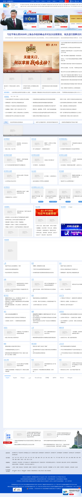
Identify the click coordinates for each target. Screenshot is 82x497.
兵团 (25, 459)
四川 (64, 457)
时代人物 (50, 227)
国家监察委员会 (34, 470)
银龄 (46, 6)
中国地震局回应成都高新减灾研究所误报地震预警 (44, 99)
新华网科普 (7, 187)
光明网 (58, 467)
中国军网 (62, 467)
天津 (16, 457)
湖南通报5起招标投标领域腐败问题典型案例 (43, 102)
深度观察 (6, 206)
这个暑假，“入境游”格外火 (50, 176)
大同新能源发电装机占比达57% (12, 349)
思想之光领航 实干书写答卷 (45, 23)
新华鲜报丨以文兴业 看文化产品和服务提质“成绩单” (17, 217)
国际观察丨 (8, 222)
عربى (29, 377)
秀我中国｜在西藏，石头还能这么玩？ (69, 301)
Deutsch (62, 377)
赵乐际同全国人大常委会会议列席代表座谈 (70, 47)
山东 (44, 457)
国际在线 (21, 467)
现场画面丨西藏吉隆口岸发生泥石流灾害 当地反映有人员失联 (46, 92)
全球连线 (48, 4)
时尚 (65, 6)
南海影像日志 (46, 230)
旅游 (54, 6)
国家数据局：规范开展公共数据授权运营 (14, 102)
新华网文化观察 (63, 155)
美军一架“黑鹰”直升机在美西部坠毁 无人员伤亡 (70, 112)
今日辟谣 (35, 301)
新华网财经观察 (8, 155)
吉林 (26, 457)
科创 (56, 4)
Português (70, 377)
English (7, 377)
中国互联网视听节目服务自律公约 (49, 488)
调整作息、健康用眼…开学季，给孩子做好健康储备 (44, 109)
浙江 (33, 457)
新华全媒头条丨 (20, 211)
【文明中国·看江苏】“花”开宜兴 (40, 304)
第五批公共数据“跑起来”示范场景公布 (69, 269)
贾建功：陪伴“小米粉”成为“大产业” (18, 109)
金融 (21, 6)
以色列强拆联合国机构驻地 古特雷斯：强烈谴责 (71, 102)
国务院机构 (24, 470)
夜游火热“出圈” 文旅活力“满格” (40, 346)
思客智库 (44, 4)
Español (15, 377)
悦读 (67, 6)
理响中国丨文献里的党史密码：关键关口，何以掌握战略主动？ (28, 71)
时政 (28, 4)
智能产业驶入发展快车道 (66, 265)
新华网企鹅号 (15, 454)
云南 (69, 457)
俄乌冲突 (44, 234)
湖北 (49, 457)
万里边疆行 (39, 230)
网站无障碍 (61, 1)
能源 (56, 6)
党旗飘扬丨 (8, 109)
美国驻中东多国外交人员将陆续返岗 (72, 87)
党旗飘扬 (38, 227)
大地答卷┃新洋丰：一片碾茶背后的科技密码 (15, 320)
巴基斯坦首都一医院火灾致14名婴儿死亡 (69, 115)
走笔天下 (55, 232)
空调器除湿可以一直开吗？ (11, 197)
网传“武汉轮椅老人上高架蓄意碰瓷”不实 (47, 301)
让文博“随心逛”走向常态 (10, 181)
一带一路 (72, 6)
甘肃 (77, 457)
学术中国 (39, 6)
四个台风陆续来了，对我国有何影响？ (41, 148)
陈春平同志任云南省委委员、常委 (13, 265)
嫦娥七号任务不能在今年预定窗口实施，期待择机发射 (64, 198)
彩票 (60, 6)
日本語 (47, 377)
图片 (75, 4)
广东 (54, 457)
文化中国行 (44, 227)
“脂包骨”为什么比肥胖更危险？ (68, 181)
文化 (62, 4)
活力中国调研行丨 (9, 112)
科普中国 (68, 462)
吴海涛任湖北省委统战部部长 (12, 269)
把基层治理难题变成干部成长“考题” (70, 122)
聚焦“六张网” (46, 225)
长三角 (30, 459)
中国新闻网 (66, 467)
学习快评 (34, 26)
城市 (52, 6)
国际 (32, 4)
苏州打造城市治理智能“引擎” (19, 219)
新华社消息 (39, 232)
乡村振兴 (43, 6)
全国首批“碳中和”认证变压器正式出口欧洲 (14, 115)
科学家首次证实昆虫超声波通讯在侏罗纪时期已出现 (44, 112)
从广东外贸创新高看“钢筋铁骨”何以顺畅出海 (15, 165)
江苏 (31, 457)
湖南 (51, 457)
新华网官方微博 (35, 452)
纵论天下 (38, 234)
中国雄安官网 (42, 462)
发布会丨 (63, 58)
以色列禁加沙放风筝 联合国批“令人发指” (21, 92)
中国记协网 (58, 462)
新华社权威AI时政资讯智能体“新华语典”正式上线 (55, 440)
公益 (69, 6)
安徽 (36, 457)
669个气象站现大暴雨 (69, 74)
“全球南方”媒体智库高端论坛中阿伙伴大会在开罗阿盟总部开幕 (64, 434)
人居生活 (28, 6)
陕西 (74, 457)
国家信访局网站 (15, 464)
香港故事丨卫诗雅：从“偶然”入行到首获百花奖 (16, 224)
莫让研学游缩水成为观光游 (16, 122)
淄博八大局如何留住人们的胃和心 (21, 112)
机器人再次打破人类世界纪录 (12, 337)
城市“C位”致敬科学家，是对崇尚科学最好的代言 (47, 122)
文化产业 (61, 295)
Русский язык (38, 377)
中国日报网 (25, 467)
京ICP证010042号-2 (47, 486)
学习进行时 (22, 4)
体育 (60, 4)
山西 (21, 457)
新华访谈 (34, 138)
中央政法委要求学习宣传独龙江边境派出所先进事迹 (17, 99)
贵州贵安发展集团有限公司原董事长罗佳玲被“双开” (44, 105)
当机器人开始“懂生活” (49, 160)
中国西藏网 (50, 467)
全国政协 (29, 470)
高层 (26, 4)
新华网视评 (7, 138)
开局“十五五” (39, 225)
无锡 (28, 459)
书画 (64, 4)
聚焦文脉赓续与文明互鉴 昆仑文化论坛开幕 (24, 444)
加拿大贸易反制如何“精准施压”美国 (69, 83)
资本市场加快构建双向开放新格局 (68, 346)
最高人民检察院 (48, 470)
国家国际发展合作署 (35, 462)
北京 (13, 457)
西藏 (72, 457)
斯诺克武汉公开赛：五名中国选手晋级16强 (70, 369)
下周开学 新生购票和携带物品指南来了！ (42, 269)
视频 (73, 4)
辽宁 (23, 457)
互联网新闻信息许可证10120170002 (18, 484)
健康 (66, 4)
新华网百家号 (78, 452)
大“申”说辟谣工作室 (53, 201)
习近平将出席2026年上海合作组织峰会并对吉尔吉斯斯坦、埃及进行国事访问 (44, 34)
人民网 (13, 467)
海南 (59, 457)
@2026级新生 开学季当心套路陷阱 (41, 181)
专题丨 (62, 55)
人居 (33, 327)
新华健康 (61, 171)
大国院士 (55, 227)
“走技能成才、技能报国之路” (76, 23)
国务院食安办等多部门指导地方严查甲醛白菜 (15, 317)
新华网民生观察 (8, 171)
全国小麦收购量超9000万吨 (11, 314)
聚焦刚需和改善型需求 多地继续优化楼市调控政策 (44, 337)
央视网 (30, 467)
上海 (28, 457)
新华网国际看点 (63, 138)
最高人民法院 (41, 470)
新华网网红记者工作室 (37, 187)
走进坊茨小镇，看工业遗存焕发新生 (69, 337)
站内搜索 (77, 1)
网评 (37, 4)
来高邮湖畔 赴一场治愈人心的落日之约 (13, 135)
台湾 (41, 4)
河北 (18, 457)
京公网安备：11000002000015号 (35, 488)
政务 (77, 4)
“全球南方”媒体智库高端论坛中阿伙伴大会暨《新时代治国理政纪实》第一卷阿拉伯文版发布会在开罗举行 (34, 434)
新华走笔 (50, 232)
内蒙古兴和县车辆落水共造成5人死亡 (41, 115)
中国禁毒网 (21, 464)
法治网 (76, 467)
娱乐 (62, 6)
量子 (58, 4)
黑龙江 (22, 459)
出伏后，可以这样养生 (66, 289)
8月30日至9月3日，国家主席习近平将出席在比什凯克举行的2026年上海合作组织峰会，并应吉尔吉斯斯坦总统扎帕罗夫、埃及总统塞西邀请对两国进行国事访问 (41, 37)
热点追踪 (34, 171)
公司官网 (13, 5)
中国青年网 (34, 467)
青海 (80, 457)
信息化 (32, 6)
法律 (79, 4)
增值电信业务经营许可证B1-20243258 (34, 484)
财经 (35, 4)
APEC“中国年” (53, 225)
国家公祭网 (63, 462)
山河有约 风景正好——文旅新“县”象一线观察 (71, 317)
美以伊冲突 (49, 234)
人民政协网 (72, 467)
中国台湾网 (45, 467)
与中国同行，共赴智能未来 (39, 165)
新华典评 (45, 232)
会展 (58, 6)
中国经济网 (39, 467)
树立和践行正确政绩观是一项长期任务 (72, 55)
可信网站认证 (58, 488)
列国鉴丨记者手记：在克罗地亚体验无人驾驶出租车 (17, 226)
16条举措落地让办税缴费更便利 (40, 298)
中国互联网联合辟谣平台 (50, 462)
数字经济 (35, 6)
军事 (69, 4)
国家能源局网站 (74, 462)
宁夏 (13, 459)
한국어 (54, 377)
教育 (51, 4)
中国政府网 (14, 462)
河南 (46, 457)
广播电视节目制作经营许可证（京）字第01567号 (51, 484)
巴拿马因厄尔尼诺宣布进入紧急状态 (68, 109)
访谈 (71, 4)
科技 (53, 4)
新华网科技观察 (36, 155)
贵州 (67, 457)
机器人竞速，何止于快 (10, 148)
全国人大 (19, 470)
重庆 (62, 457)
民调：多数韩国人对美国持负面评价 (68, 105)
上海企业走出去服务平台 (29, 464)
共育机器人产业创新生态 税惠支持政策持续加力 (16, 105)
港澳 (39, 4)
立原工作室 (68, 201)
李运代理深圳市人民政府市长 (12, 272)
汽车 (23, 6)
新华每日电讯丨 (9, 219)
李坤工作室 (41, 201)
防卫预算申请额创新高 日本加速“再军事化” (70, 148)
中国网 (17, 467)
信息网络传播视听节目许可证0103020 (69, 484)
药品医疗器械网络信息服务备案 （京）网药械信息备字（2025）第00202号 (66, 486)
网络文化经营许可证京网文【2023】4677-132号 (17, 486)
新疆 (16, 459)
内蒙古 (18, 459)
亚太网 (75, 6)
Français (23, 377)
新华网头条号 (71, 452)
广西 (57, 457)
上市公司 (78, 6)
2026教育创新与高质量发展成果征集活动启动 (43, 272)
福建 (39, 457)
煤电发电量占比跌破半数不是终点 (13, 346)
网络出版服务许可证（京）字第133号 (34, 486)
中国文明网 (19, 462)
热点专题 (37, 206)
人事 (30, 4)
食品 (25, 6)
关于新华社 (32, 1)
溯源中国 (49, 6)
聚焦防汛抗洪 (53, 230)
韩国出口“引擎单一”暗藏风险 (17, 222)
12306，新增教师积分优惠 (39, 265)
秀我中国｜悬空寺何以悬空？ (67, 304)
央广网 (54, 467)
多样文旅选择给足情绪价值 (39, 352)
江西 (41, 457)
